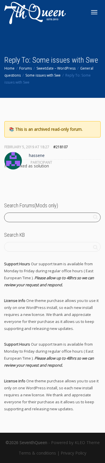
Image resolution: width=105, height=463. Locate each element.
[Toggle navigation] (94, 12)
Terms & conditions (37, 453)
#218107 (60, 146)
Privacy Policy (73, 453)
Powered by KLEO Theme (75, 442)
